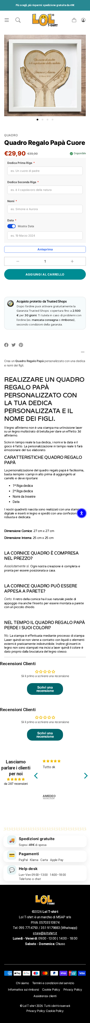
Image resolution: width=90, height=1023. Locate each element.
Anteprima (45, 249)
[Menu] (6, 20)
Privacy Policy (72, 989)
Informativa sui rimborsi (23, 989)
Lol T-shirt (29, 1006)
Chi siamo (22, 983)
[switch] (11, 226)
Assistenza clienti (44, 996)
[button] (18, 20)
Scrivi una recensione (45, 689)
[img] (16, 779)
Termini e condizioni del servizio (53, 983)
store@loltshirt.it (45, 933)
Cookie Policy (51, 989)
